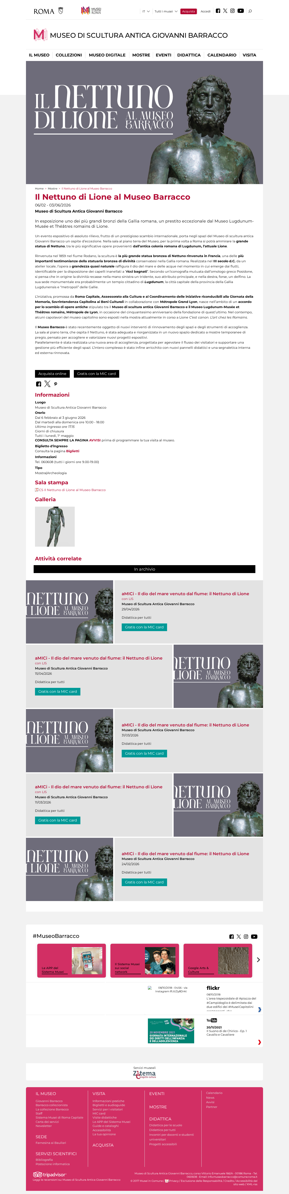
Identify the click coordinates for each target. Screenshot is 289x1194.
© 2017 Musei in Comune (147, 1180)
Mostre (141, 55)
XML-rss (252, 1184)
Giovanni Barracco (49, 1101)
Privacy (174, 1180)
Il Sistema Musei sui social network (127, 968)
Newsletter (44, 1126)
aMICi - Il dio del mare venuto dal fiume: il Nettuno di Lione (185, 593)
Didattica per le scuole (165, 1125)
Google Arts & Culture (198, 970)
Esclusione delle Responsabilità (201, 1180)
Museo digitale (107, 55)
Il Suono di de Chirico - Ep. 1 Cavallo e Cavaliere (227, 1032)
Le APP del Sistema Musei (53, 970)
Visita (249, 55)
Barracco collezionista (52, 1105)
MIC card (99, 1113)
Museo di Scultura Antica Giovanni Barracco (139, 35)
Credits (229, 1180)
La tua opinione (104, 1134)
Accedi (206, 11)
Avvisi (210, 1102)
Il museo (39, 55)
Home (39, 188)
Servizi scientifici (56, 1154)
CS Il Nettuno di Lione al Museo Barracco (72, 490)
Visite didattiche (105, 1117)
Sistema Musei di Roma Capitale (59, 1117)
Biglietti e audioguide (109, 1105)
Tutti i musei (164, 11)
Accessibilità (102, 1130)
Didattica (189, 55)
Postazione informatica (53, 1164)
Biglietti (72, 451)
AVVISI (95, 440)
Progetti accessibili (163, 1144)
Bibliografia (44, 1159)
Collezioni (69, 55)
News (210, 1097)
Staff (39, 1113)
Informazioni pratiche (108, 1101)
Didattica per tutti (162, 1130)
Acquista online (52, 374)
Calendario (221, 55)
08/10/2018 (231, 1003)
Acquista (188, 11)
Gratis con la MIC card (96, 374)
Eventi (163, 55)
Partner (211, 1107)
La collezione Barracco (52, 1109)
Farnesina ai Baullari (51, 1143)
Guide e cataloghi (106, 1126)
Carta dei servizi (47, 1122)
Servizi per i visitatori (108, 1109)
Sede (41, 1137)
